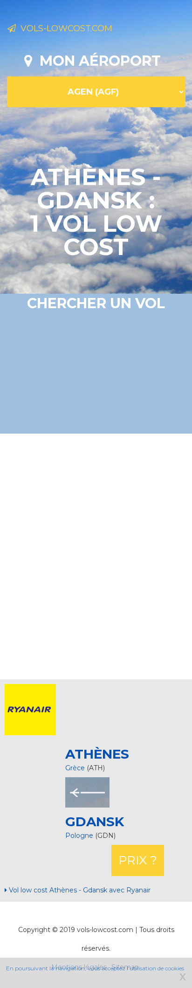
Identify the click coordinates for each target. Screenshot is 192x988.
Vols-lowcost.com (64, 28)
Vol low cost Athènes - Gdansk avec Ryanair (79, 890)
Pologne (80, 835)
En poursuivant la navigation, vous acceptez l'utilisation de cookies (95, 968)
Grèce (75, 768)
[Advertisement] (96, 555)
